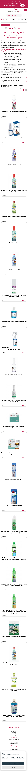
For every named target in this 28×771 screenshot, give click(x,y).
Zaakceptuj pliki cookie (13, 763)
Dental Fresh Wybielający (14, 269)
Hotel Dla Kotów (14, 748)
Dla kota (20, 28)
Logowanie (11, 1)
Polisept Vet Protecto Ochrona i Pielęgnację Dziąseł (14, 427)
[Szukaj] (20, 15)
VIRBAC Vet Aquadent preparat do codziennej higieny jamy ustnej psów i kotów (14, 716)
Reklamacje (14, 735)
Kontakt (14, 730)
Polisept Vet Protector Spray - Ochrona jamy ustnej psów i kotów (14, 453)
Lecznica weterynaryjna (14, 749)
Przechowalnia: (14, 3)
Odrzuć (13, 767)
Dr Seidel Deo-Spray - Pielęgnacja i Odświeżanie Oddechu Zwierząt (14, 296)
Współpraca (14, 732)
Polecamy (14, 746)
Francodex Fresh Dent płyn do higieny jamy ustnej (14, 321)
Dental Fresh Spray (14, 243)
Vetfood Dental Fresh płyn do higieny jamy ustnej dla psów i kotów (14, 663)
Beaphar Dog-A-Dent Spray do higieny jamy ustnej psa (14, 112)
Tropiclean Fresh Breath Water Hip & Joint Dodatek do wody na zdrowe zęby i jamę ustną (14, 584)
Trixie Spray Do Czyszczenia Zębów (14, 479)
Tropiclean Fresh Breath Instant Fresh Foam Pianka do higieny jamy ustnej (14, 532)
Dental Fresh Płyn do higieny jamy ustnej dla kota (14, 216)
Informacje (14, 737)
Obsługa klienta (14, 728)
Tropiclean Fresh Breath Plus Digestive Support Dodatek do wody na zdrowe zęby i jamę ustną (14, 558)
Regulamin (14, 733)
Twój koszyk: (11, 5)
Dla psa (11, 28)
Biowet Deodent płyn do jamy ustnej (14, 138)
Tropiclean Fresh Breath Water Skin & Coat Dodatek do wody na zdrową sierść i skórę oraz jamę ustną (14, 612)
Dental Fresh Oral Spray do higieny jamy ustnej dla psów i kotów (14, 191)
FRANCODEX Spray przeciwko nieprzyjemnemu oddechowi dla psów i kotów (14, 348)
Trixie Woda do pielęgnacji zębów (14, 505)
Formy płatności (14, 741)
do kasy (22, 5)
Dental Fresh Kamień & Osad (14, 164)
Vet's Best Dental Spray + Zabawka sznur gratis (14, 636)
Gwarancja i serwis (14, 742)
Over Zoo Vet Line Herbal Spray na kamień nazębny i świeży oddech (14, 401)
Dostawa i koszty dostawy (14, 739)
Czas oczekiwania (14, 731)
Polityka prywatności (14, 743)
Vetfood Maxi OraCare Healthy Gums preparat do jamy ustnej (14, 689)
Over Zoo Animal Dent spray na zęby (14, 374)
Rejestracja (17, 1)
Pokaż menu (6, 25)
